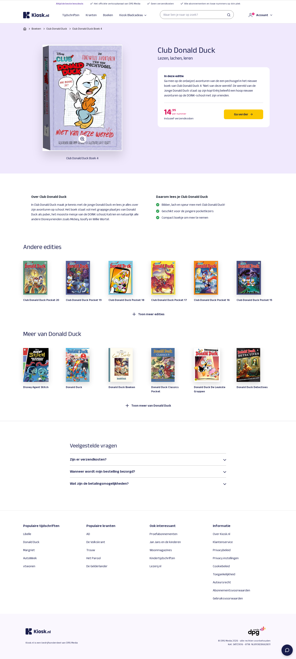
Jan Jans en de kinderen (165, 542)
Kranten (91, 15)
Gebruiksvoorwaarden (228, 598)
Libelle (27, 534)
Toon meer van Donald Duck (151, 405)
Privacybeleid (222, 550)
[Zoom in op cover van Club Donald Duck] (82, 98)
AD (88, 534)
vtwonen (29, 566)
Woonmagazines (161, 550)
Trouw (90, 550)
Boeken (108, 15)
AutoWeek (30, 558)
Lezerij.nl (155, 566)
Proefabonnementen (163, 534)
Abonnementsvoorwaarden (231, 590)
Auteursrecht (222, 582)
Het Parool (93, 558)
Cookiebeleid (221, 566)
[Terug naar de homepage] (36, 15)
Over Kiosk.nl (221, 534)
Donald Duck (31, 542)
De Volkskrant (95, 542)
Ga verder (241, 114)
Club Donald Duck (56, 28)
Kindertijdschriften (162, 558)
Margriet (29, 550)
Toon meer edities (151, 314)
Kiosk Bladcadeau (131, 15)
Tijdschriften (70, 15)
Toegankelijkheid (224, 574)
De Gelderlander (97, 566)
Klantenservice (223, 542)
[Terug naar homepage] (24, 28)
